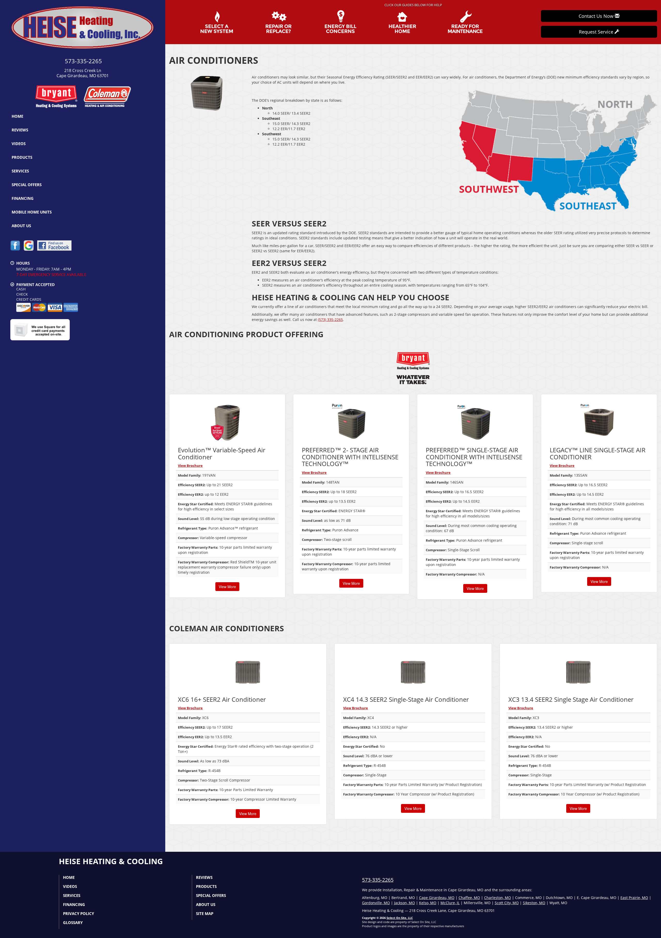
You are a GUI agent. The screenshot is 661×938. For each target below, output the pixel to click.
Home (17, 116)
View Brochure (190, 465)
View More (227, 586)
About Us (21, 225)
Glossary (73, 922)
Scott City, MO (507, 902)
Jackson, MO (404, 902)
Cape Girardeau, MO (436, 897)
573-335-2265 (378, 879)
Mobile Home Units (32, 212)
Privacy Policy (78, 913)
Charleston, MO (497, 897)
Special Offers (27, 184)
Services (20, 171)
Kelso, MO (427, 902)
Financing (23, 198)
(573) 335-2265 (330, 319)
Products (22, 157)
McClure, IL (450, 902)
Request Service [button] (597, 32)
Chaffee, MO (469, 897)
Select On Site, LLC (400, 918)
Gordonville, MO (376, 902)
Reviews (20, 129)
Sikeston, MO (534, 902)
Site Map (204, 913)
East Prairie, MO (634, 897)
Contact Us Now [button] (597, 16)
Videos (19, 143)
